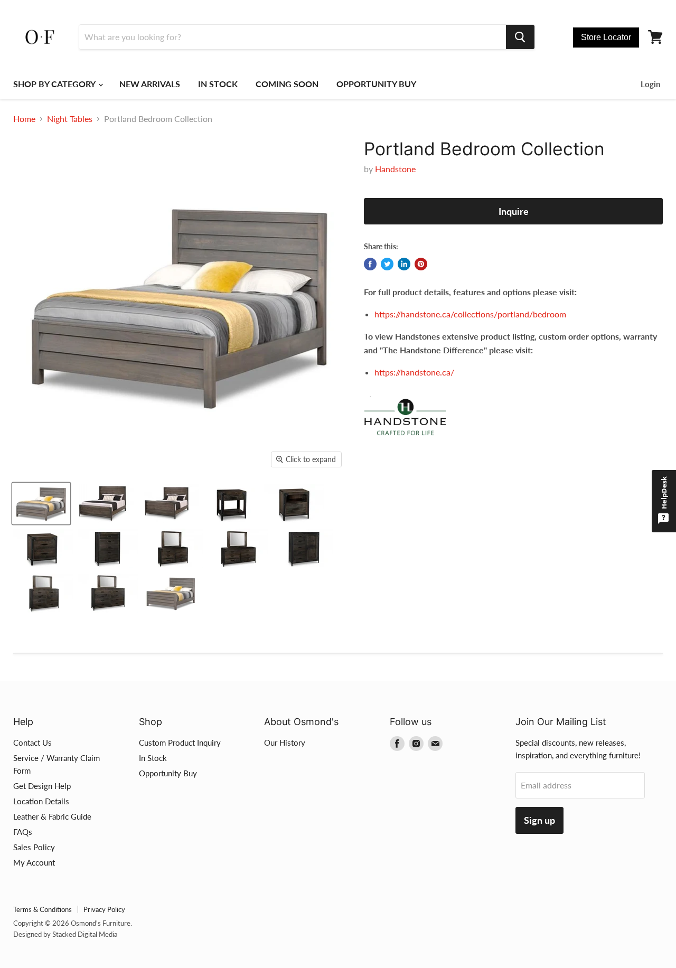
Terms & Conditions (42, 909)
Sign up (539, 820)
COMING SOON (287, 84)
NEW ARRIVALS (149, 84)
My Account (34, 862)
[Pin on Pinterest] (421, 264)
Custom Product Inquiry (180, 742)
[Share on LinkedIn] (404, 264)
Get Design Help (42, 786)
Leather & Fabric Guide (52, 816)
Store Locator (606, 37)
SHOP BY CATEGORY (55, 84)
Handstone (395, 169)
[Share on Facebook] (370, 264)
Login (650, 84)
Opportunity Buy (168, 773)
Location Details (41, 801)
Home (24, 119)
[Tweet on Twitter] (387, 264)
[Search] (520, 37)
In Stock (153, 758)
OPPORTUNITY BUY (376, 84)
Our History (284, 742)
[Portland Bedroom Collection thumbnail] (41, 503)
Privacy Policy (104, 909)
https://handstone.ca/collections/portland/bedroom (470, 314)
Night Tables (69, 119)
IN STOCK (218, 84)
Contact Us (32, 742)
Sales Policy (34, 847)
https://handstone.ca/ (414, 372)
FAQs (22, 832)
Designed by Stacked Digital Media (65, 934)
